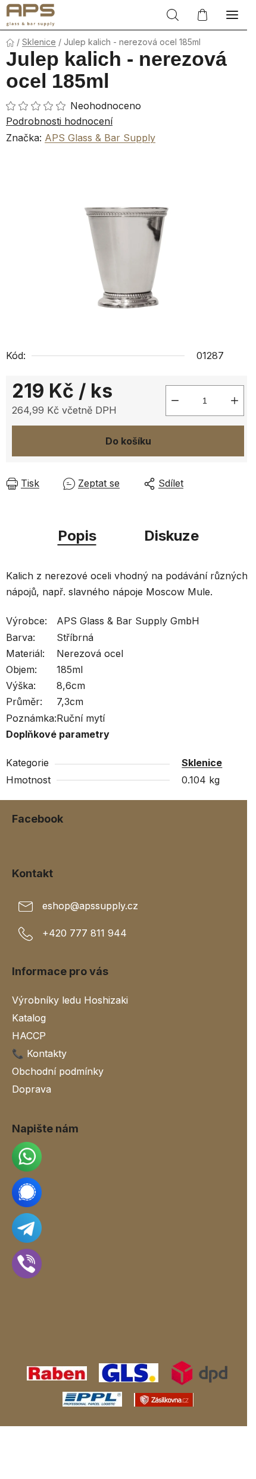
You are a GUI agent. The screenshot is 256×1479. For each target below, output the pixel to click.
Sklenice (202, 763)
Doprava (31, 1089)
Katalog (29, 1018)
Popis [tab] (77, 535)
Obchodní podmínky (58, 1071)
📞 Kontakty (39, 1053)
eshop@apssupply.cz (90, 906)
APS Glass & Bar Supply (100, 138)
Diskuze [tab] (171, 535)
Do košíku (128, 441)
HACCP (29, 1036)
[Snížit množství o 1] (175, 400)
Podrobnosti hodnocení (59, 121)
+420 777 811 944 (84, 933)
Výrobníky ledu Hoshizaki (70, 1000)
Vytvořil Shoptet (130, 1439)
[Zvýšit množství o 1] (234, 400)
